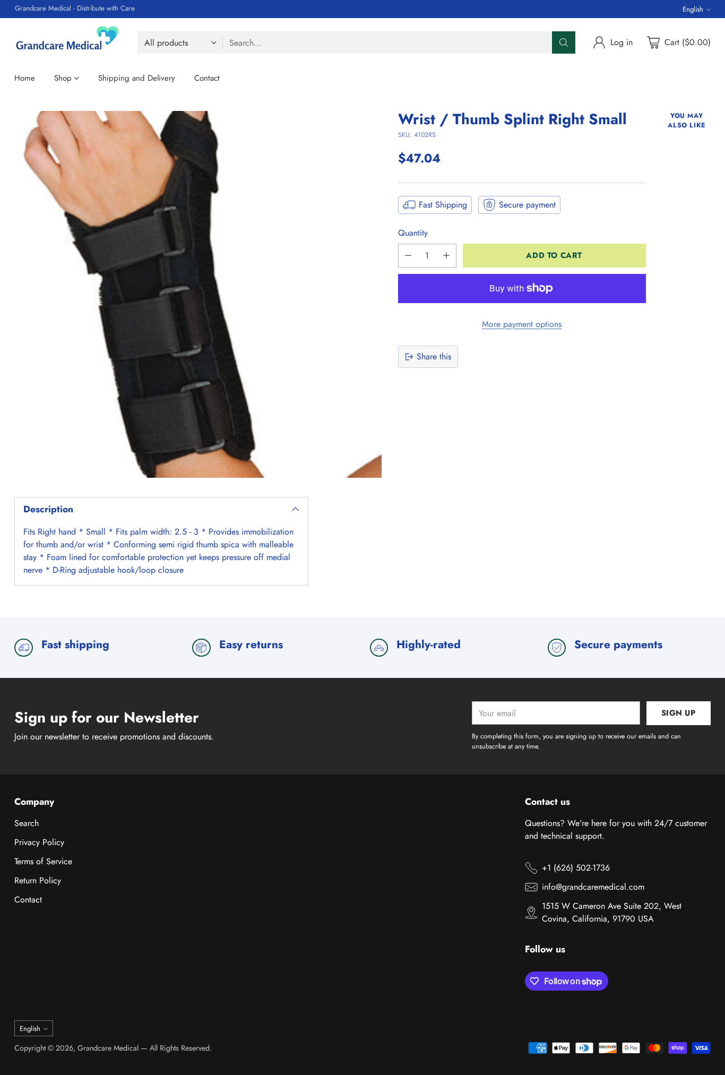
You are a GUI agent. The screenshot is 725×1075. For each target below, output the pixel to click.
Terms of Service (43, 861)
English (693, 9)
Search (26, 823)
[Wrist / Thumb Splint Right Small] (198, 294)
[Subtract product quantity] (408, 255)
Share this (434, 356)
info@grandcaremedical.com (593, 887)
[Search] (563, 42)
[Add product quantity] (446, 255)
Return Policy (37, 880)
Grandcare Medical (108, 1048)
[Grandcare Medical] (67, 42)
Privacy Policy (39, 842)
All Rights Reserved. (181, 1048)
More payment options (522, 324)
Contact (28, 899)
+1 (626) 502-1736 (576, 868)
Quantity (413, 233)
